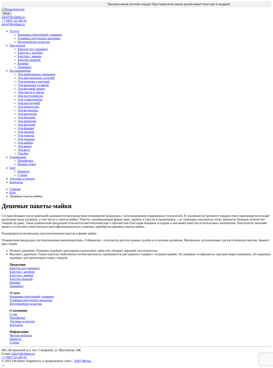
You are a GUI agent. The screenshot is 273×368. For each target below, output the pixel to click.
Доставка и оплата (22, 178)
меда (24, 150)
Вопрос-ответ (27, 164)
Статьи (22, 175)
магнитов (27, 114)
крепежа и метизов (33, 81)
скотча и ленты (31, 92)
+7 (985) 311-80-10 (14, 20)
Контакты (16, 182)
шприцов (27, 121)
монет (25, 146)
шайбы (25, 142)
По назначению (20, 70)
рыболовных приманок (36, 74)
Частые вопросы (21, 335)
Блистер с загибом (30, 52)
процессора (28, 106)
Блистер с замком (29, 56)
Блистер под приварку (33, 49)
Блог (13, 168)
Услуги (14, 31)
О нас (13, 314)
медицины (28, 110)
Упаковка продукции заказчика (39, 38)
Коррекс (23, 63)
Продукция (17, 45)
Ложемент (25, 67)
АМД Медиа (82, 361)
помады (26, 135)
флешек (26, 128)
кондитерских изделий (36, 78)
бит (23, 153)
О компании (18, 157)
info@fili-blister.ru (13, 24)
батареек (26, 117)
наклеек (26, 132)
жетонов (26, 124)
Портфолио (25, 160)
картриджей (29, 103)
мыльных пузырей (33, 85)
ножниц (26, 139)
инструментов (30, 96)
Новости (23, 171)
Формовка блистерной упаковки (40, 34)
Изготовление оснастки (34, 42)
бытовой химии (31, 88)
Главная (15, 189)
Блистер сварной (29, 60)
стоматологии (30, 99)
